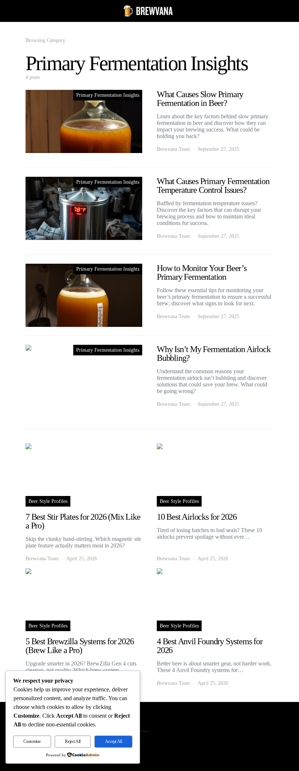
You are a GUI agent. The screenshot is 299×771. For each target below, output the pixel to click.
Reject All (73, 741)
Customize (31, 741)
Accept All (113, 741)
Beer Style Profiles (47, 501)
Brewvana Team (173, 149)
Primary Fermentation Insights (107, 95)
